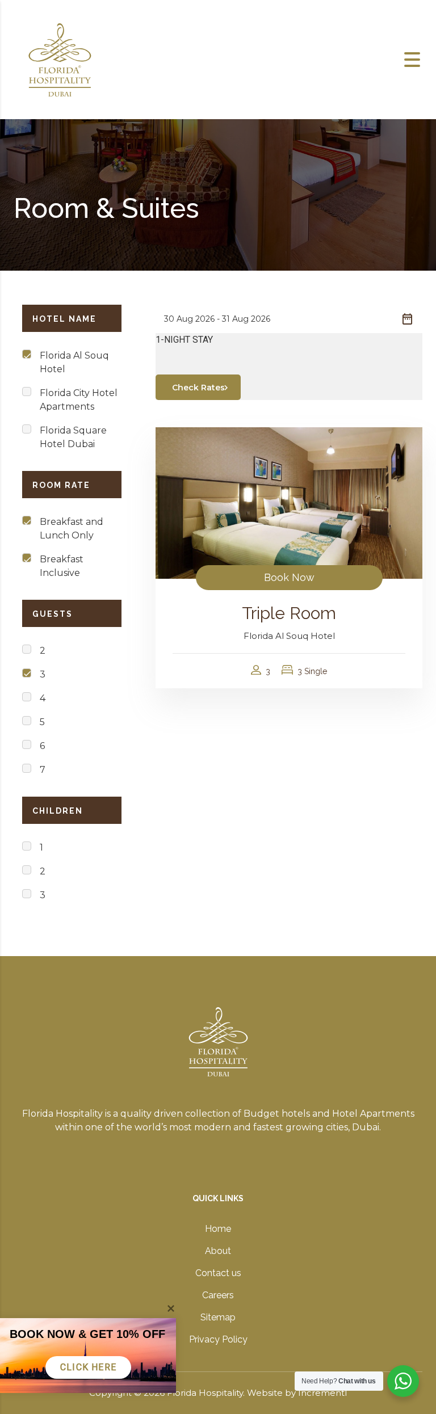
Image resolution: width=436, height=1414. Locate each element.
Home (218, 1228)
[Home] (59, 58)
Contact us (218, 1273)
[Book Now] (289, 502)
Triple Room (289, 613)
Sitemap (218, 1317)
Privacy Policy (218, 1339)
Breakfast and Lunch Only (71, 528)
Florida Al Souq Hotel (74, 362)
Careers (218, 1295)
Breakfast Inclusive (61, 566)
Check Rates (198, 387)
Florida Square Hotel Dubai (73, 437)
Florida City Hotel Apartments (79, 400)
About (218, 1250)
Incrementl (322, 1392)
